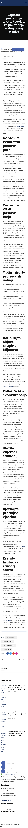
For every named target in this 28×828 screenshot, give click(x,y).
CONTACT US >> (6, 800)
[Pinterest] (16, 653)
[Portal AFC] (4, 3)
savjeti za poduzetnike (8, 645)
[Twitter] (10, 653)
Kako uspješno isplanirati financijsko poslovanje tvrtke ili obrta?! (17, 714)
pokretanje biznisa (7, 641)
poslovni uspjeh (8, 386)
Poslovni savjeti (18, 49)
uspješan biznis (7, 649)
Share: (3, 653)
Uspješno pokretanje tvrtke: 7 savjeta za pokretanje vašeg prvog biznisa (17, 733)
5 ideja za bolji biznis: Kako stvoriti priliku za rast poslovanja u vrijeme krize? (17, 687)
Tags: (2, 637)
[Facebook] (7, 653)
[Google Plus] (13, 653)
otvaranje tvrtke (11, 637)
